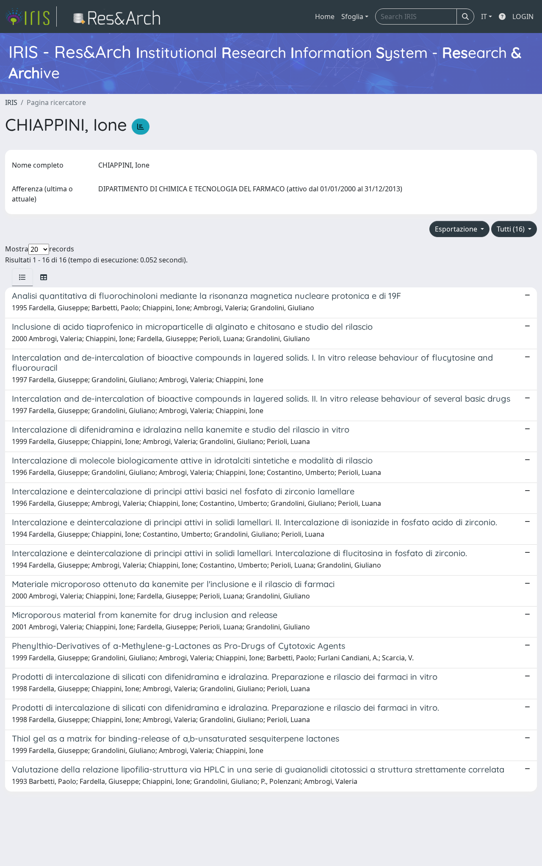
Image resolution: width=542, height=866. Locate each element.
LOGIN (523, 16)
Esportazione (457, 229)
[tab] (22, 277)
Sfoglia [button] (352, 16)
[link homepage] (31, 16)
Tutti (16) (511, 229)
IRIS (11, 102)
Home (325, 16)
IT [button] (484, 16)
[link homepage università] (119, 16)
